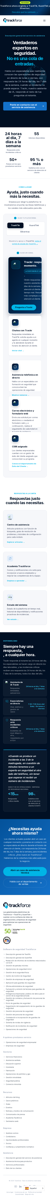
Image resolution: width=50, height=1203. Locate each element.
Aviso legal (10, 1192)
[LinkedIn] (20, 1186)
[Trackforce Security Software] (16, 905)
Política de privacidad (35, 1192)
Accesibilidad (19, 1194)
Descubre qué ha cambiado (25, 12)
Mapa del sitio (29, 1194)
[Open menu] (44, 20)
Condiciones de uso (21, 1192)
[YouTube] (15, 1186)
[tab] (15, 225)
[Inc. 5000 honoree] (15, 931)
